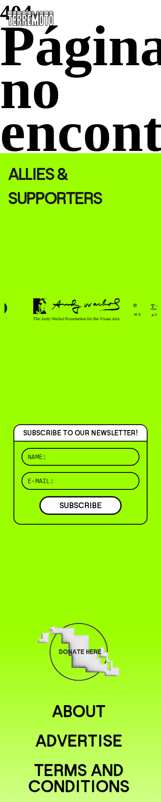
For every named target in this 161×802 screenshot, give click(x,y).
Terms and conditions (79, 778)
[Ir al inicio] (30, 17)
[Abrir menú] (147, 18)
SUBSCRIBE (80, 505)
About (79, 711)
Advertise (79, 741)
